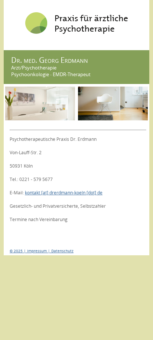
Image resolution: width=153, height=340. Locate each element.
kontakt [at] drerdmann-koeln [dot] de (63, 193)
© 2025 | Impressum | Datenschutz (42, 250)
